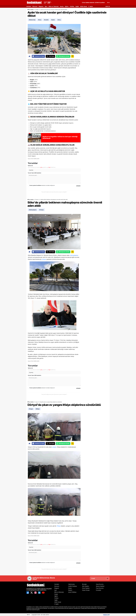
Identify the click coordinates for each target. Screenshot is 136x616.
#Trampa (41, 209)
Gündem (28, 6)
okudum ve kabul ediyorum (42, 185)
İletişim (70, 590)
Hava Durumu (99, 584)
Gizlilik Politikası (72, 586)
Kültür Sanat (83, 6)
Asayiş (62, 6)
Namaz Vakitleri (100, 586)
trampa (44, 259)
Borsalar (84, 584)
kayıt (49, 167)
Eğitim (66, 6)
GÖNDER (78, 186)
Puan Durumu (100, 588)
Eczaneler (98, 590)
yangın (54, 447)
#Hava (39, 19)
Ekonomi (34, 6)
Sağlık (77, 6)
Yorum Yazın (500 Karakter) (34, 173)
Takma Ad (30, 165)
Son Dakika (31, 9)
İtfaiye (59, 526)
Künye (70, 588)
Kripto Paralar (86, 590)
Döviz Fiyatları (86, 588)
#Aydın (53, 19)
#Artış (59, 19)
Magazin (41, 6)
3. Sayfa (90, 6)
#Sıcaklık (46, 19)
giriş (41, 167)
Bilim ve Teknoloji (54, 6)
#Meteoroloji (32, 19)
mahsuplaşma (74, 255)
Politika (72, 6)
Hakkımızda (71, 584)
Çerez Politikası (72, 592)
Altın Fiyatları (85, 586)
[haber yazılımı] (106, 614)
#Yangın (31, 409)
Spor (46, 6)
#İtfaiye (38, 409)
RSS (29, 614)
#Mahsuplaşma (32, 209)
